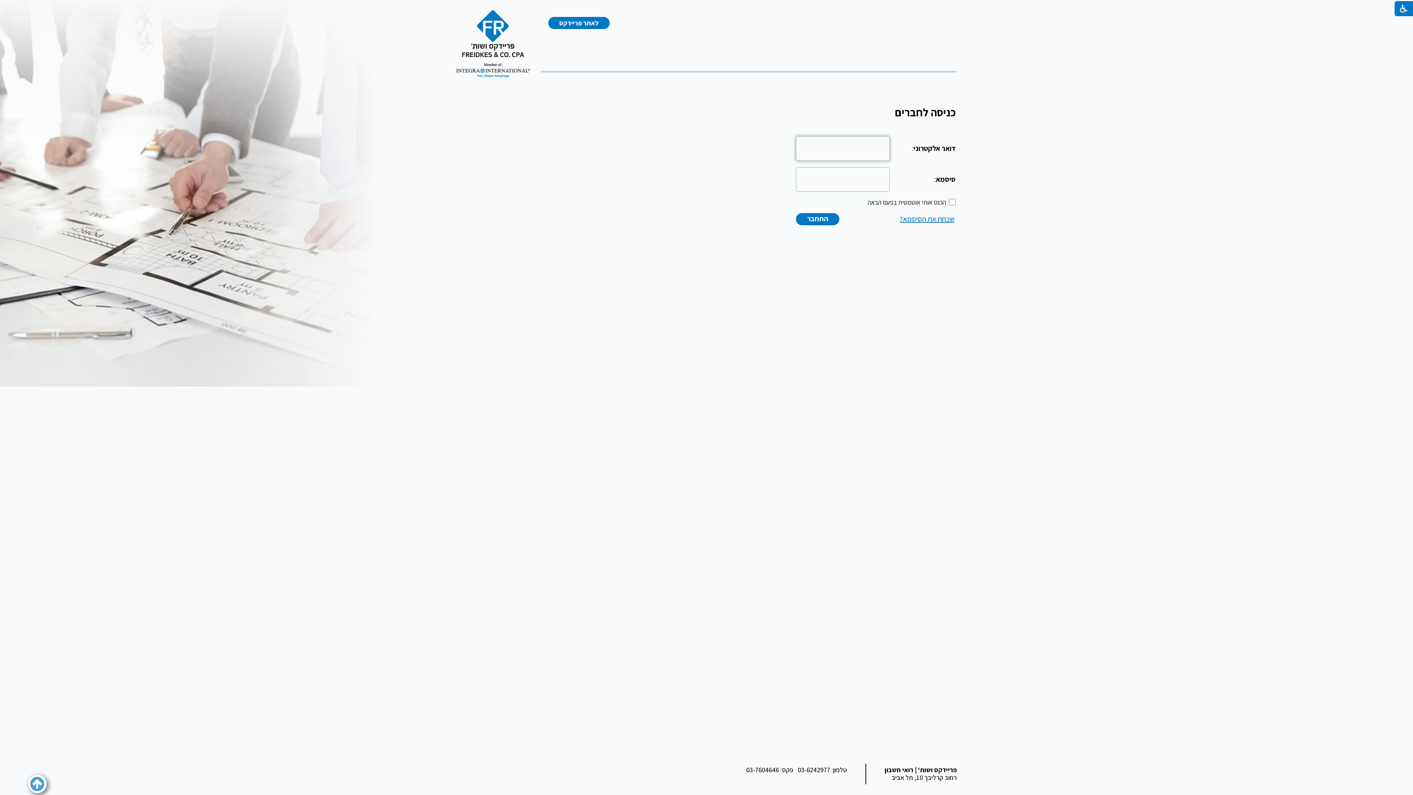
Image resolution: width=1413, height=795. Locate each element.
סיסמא (946, 179)
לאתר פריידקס (579, 23)
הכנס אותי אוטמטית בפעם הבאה (907, 202)
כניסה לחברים (925, 112)
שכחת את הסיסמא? (927, 219)
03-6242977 (814, 770)
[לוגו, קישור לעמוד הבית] (493, 43)
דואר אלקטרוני (935, 148)
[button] (37, 784)
